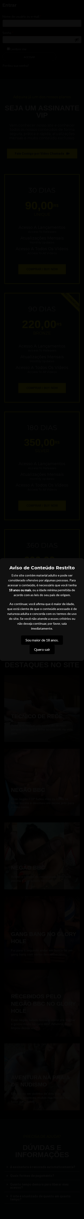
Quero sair (42, 649)
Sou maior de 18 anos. (42, 640)
